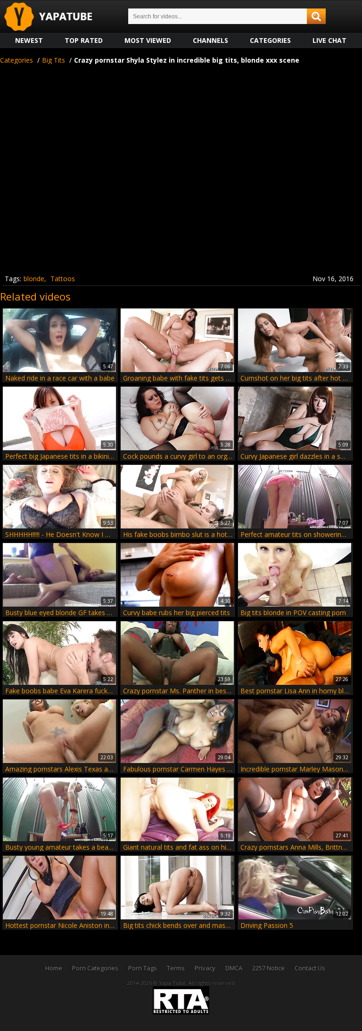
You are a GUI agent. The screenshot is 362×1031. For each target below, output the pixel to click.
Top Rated (84, 40)
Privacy (205, 968)
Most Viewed (147, 40)
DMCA (233, 968)
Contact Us (310, 968)
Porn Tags (142, 968)
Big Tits (53, 60)
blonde (34, 278)
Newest (29, 40)
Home (53, 968)
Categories (270, 40)
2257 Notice (268, 968)
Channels (210, 40)
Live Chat (329, 40)
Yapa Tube (55, 17)
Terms (176, 968)
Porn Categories (95, 968)
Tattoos (62, 278)
